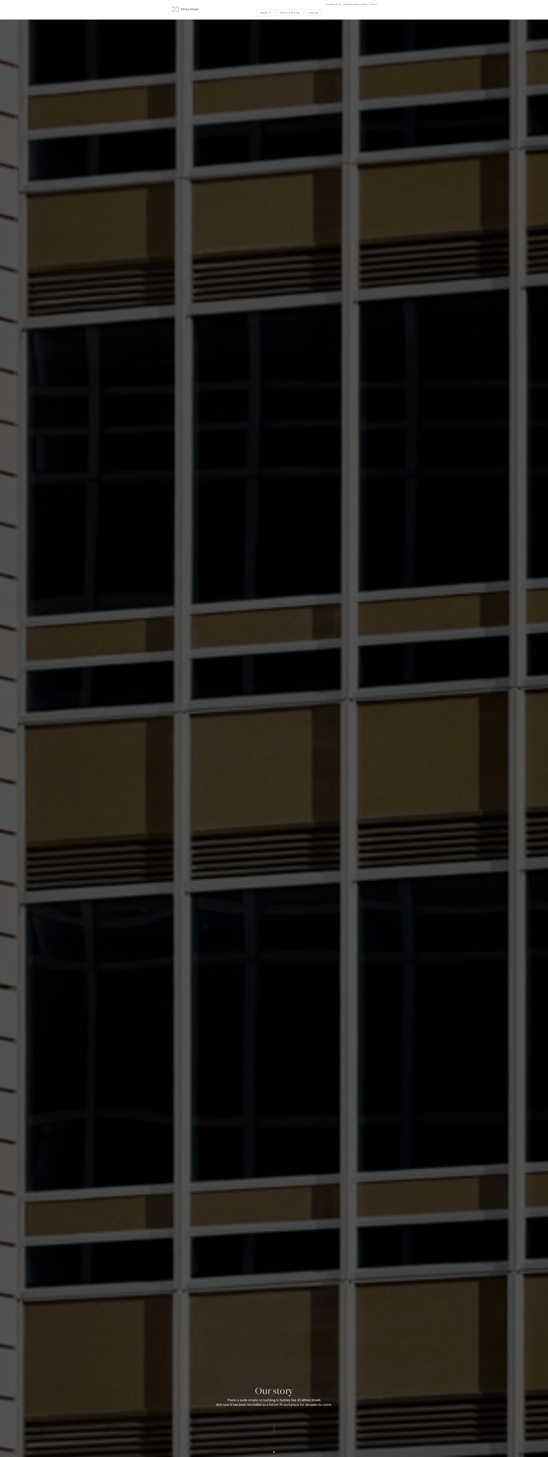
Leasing (313, 12)
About (265, 12)
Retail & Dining (290, 12)
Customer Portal (333, 4)
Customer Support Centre (355, 4)
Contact (373, 4)
